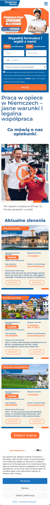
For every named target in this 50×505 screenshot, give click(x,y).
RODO (15, 501)
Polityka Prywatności (27, 501)
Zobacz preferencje (25, 495)
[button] (46, 4)
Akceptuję (25, 481)
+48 (7, 60)
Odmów (25, 488)
